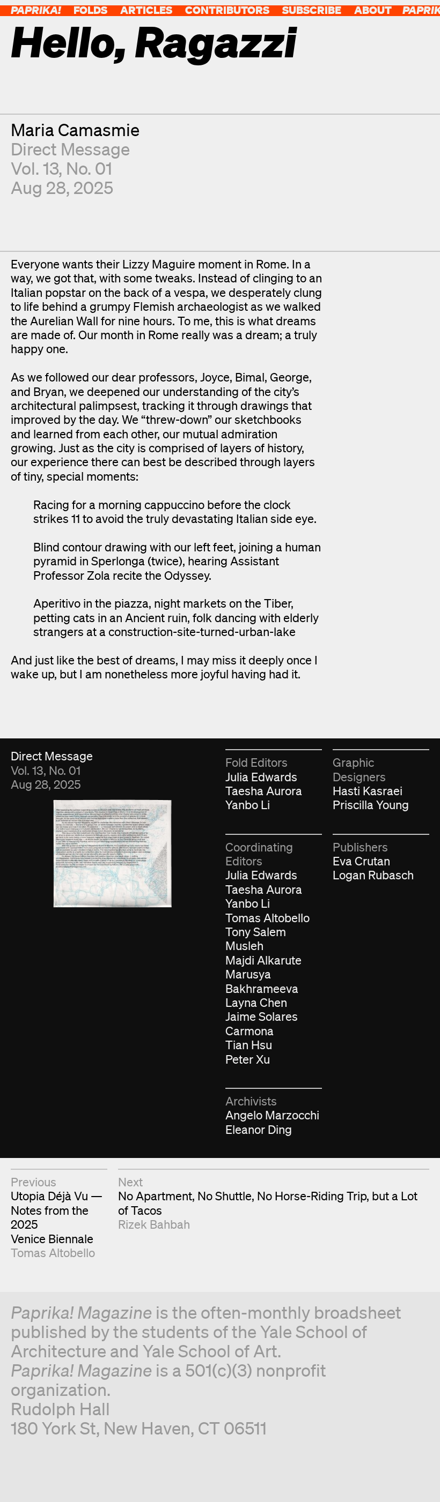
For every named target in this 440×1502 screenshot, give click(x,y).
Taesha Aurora (263, 790)
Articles (146, 10)
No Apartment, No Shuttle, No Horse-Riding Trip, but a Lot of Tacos (267, 1203)
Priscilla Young (371, 804)
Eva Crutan (361, 861)
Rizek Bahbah (154, 1224)
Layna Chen (256, 1002)
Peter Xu (247, 1059)
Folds (90, 10)
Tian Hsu (248, 1044)
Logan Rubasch (373, 875)
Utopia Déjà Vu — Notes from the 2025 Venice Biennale (56, 1217)
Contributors (227, 10)
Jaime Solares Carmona (261, 1023)
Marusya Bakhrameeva (261, 981)
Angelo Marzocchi (272, 1115)
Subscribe (311, 10)
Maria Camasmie (75, 129)
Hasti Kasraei (367, 790)
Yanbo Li (247, 804)
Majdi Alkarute (263, 960)
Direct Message (70, 149)
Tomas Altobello (267, 917)
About (373, 10)
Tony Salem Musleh (255, 938)
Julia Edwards (261, 776)
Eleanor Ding (258, 1129)
